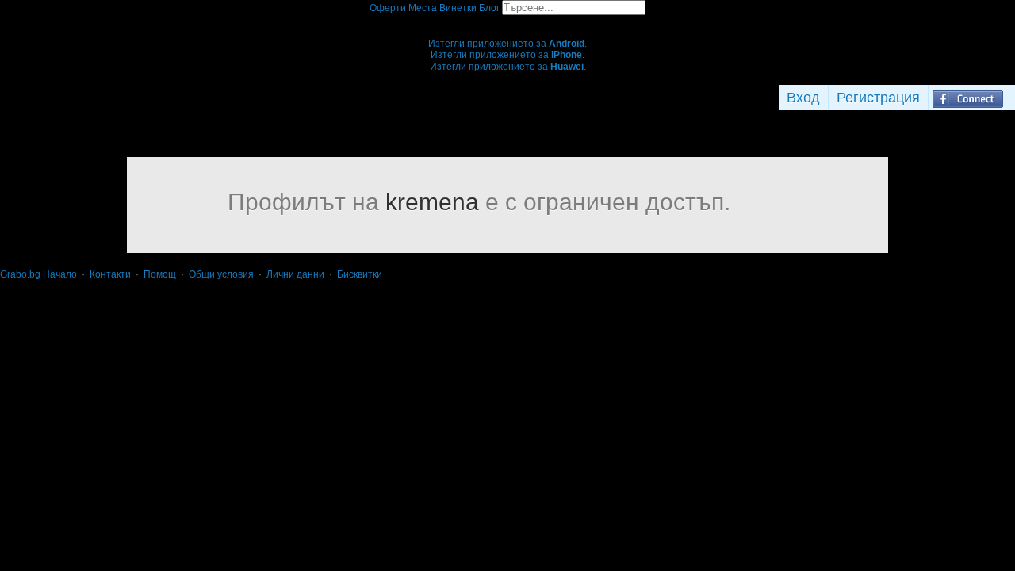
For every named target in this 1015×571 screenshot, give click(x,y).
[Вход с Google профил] (1011, 97)
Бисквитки (359, 274)
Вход (803, 97)
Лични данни (295, 274)
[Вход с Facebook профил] (968, 97)
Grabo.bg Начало (38, 274)
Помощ (160, 274)
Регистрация (878, 97)
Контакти (110, 274)
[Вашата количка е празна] (508, 20)
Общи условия (221, 274)
